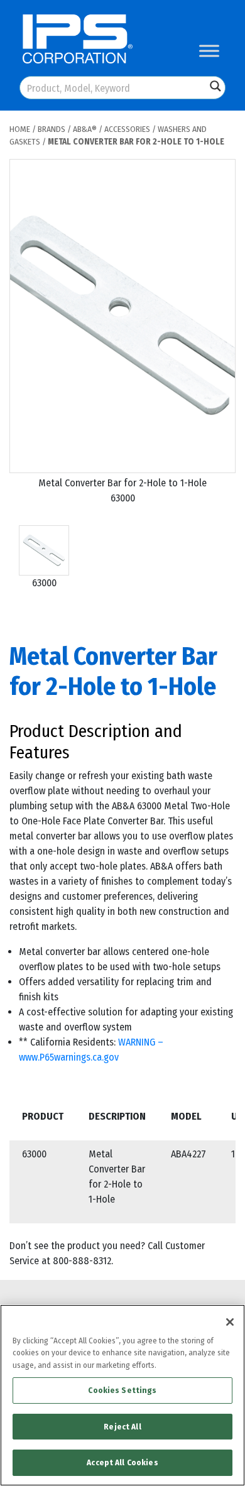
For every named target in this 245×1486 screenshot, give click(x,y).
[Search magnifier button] (215, 86)
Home (19, 129)
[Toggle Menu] (209, 51)
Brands (51, 129)
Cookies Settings (122, 1390)
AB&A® (85, 129)
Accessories (127, 129)
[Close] (230, 1322)
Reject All (122, 1426)
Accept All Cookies (122, 1462)
